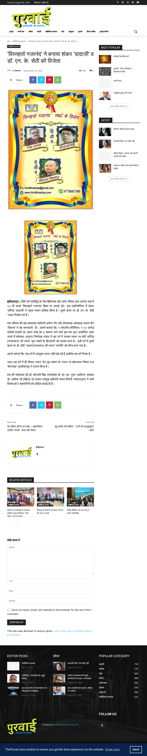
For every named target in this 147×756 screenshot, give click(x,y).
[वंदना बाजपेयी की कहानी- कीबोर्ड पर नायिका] (59, 691)
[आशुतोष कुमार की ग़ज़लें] (105, 96)
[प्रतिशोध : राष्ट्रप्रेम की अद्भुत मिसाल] (13, 678)
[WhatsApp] (57, 79)
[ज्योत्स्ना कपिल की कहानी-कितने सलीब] (105, 168)
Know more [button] (112, 749)
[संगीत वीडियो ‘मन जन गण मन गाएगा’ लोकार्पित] (80, 496)
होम (8, 41)
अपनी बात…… (119, 81)
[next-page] (15, 525)
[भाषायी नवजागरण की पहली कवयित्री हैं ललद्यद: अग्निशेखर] (59, 678)
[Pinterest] (49, 79)
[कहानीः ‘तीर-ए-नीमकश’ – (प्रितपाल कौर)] (105, 71)
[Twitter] (128, 3)
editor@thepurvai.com (66, 724)
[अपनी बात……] (105, 83)
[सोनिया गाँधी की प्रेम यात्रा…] (105, 132)
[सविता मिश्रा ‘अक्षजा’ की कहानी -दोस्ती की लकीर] (105, 156)
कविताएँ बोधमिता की (121, 56)
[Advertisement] (98, 16)
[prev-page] (9, 525)
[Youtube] (138, 3)
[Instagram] (123, 3)
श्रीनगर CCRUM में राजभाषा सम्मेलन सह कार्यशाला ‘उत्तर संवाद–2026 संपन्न (18, 513)
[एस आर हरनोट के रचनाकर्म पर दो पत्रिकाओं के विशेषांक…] (13, 691)
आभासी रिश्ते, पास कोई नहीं (124, 141)
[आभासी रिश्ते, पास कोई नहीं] (105, 144)
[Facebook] (118, 3)
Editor (18, 70)
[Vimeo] (133, 3)
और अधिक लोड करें (118, 106)
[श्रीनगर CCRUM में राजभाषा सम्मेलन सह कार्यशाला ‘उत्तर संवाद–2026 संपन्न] (20, 496)
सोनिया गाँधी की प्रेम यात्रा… (124, 129)
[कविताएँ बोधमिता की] (105, 59)
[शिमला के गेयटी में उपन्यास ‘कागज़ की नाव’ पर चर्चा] (50, 496)
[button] (135, 31)
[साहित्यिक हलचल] (13, 666)
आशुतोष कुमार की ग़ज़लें (122, 93)
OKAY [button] (135, 749)
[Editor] (9, 70)
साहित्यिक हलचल (19, 41)
